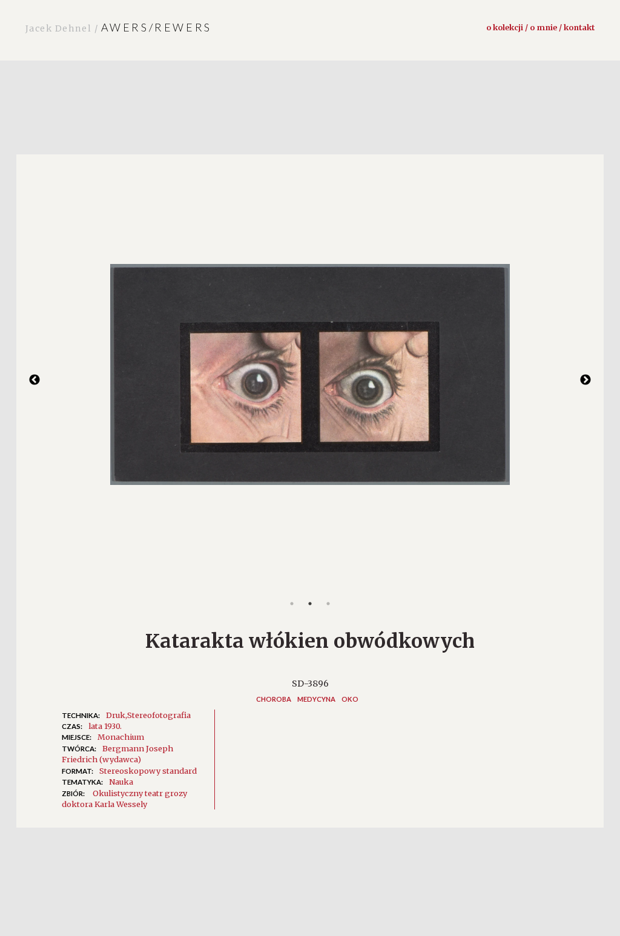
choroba (273, 699)
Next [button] (585, 380)
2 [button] (310, 604)
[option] (310, 380)
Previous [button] (34, 380)
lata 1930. (105, 726)
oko (349, 699)
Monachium (120, 737)
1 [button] (292, 604)
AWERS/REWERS (118, 27)
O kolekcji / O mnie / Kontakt (540, 27)
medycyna (316, 699)
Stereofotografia (159, 715)
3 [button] (328, 604)
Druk (115, 715)
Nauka (121, 781)
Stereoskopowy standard (148, 771)
